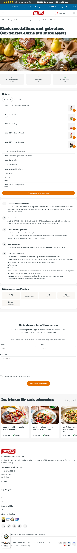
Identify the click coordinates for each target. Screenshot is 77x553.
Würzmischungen (31, 460)
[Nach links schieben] (67, 400)
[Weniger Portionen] (4, 99)
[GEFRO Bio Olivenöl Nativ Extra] (71, 108)
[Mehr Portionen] (11, 99)
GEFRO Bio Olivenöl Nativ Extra (19, 106)
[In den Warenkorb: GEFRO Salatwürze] (74, 119)
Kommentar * (5, 354)
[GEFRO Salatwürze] (71, 117)
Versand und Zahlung (22, 546)
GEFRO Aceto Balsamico (17, 142)
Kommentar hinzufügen (38, 383)
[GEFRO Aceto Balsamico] (71, 144)
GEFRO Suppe (13, 124)
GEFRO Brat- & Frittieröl (16, 133)
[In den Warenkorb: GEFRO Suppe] (74, 128)
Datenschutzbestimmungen (21, 376)
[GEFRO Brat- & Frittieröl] (71, 135)
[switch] (6, 546)
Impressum (22, 542)
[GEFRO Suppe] (71, 126)
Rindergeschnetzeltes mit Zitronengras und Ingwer (43, 428)
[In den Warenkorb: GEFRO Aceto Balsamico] (74, 146)
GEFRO (3, 20)
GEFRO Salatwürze (15, 115)
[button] (74, 13)
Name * (3, 344)
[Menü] (9, 534)
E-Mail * (43, 344)
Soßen (19, 460)
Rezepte (10, 20)
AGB (14, 542)
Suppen (13, 460)
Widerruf (31, 542)
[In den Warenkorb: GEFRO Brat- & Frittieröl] (74, 137)
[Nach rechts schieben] (73, 400)
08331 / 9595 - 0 (9, 471)
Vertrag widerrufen (43, 542)
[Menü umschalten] (3, 13)
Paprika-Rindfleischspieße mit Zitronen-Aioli (13, 428)
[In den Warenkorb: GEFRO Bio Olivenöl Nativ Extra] (74, 110)
